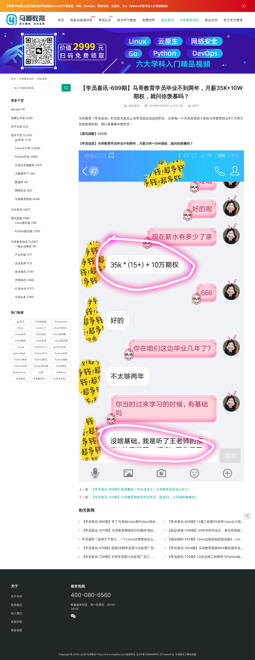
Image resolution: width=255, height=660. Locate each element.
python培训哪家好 (62, 346)
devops (16, 109)
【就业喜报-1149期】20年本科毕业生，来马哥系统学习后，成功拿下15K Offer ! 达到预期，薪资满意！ (206, 530)
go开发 (19, 139)
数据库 (19, 182)
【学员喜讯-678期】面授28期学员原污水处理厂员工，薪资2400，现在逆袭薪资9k (120, 548)
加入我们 (16, 613)
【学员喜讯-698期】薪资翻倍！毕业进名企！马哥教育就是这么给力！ (141, 489)
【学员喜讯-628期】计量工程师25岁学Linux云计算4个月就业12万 (206, 521)
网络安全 (20, 190)
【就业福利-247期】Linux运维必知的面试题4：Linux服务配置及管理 (206, 539)
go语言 (20, 321)
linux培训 (41, 334)
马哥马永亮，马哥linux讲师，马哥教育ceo (62, 378)
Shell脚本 (61, 365)
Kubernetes (61, 321)
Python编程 (61, 359)
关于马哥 (16, 126)
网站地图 (191, 654)
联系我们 (16, 605)
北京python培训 (21, 372)
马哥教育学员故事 (42, 378)
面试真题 (16, 218)
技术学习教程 (126, 20)
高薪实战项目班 (81, 20)
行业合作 (20, 288)
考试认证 (104, 20)
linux (20, 327)
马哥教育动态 (189, 20)
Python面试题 (23, 231)
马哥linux (61, 372)
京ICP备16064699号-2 (148, 654)
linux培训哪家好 (61, 334)
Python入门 (40, 346)
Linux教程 (20, 340)
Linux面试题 (22, 222)
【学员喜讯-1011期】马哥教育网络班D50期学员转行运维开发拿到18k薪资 (120, 530)
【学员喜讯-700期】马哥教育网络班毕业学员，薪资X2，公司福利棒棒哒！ (144, 497)
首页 (61, 20)
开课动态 (20, 280)
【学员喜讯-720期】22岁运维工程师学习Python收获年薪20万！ (206, 556)
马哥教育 (20, 378)
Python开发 (22, 156)
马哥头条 (20, 297)
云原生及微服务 (24, 165)
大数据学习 (22, 173)
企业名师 (20, 263)
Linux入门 (40, 327)
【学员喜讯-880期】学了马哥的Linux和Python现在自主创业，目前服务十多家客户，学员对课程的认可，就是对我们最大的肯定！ (120, 521)
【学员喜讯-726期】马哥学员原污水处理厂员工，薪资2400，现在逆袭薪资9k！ (120, 556)
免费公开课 (18, 118)
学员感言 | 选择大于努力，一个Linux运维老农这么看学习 (120, 539)
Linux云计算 (22, 148)
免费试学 (148, 20)
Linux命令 (20, 334)
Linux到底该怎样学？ (62, 327)
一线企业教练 (23, 246)
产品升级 (20, 254)
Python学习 (40, 353)
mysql (20, 346)
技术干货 (16, 135)
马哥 (40, 372)
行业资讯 (16, 209)
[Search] (66, 88)
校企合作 (211, 20)
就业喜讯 (167, 20)
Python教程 (20, 359)
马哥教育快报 (23, 199)
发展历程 (16, 621)
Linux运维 (40, 340)
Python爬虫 (40, 359)
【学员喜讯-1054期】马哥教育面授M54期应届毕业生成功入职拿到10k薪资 (206, 548)
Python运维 (20, 365)
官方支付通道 (233, 20)
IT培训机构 (41, 321)
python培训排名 (21, 353)
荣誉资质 (16, 630)
